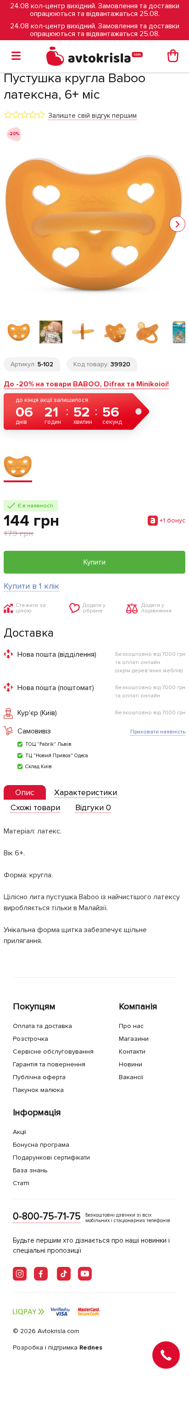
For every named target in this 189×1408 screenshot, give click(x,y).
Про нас (131, 1026)
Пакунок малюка (38, 1090)
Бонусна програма (41, 1145)
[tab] (25, 792)
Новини (130, 1064)
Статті (21, 1183)
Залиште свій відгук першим (92, 115)
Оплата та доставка (42, 1026)
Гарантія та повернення (49, 1064)
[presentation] (25, 792)
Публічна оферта (39, 1077)
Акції (19, 1132)
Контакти (132, 1051)
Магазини (134, 1039)
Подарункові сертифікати (51, 1157)
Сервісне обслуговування (53, 1051)
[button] (177, 224)
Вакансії (131, 1077)
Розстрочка (30, 1039)
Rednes (90, 1347)
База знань (30, 1170)
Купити (94, 562)
